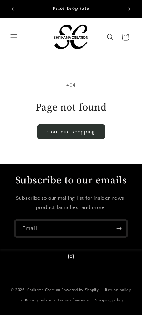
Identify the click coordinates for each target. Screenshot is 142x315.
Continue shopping (71, 132)
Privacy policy (38, 300)
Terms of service (73, 300)
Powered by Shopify (80, 289)
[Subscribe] (118, 228)
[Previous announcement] (12, 9)
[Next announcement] (129, 9)
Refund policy (118, 290)
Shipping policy (109, 300)
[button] (13, 37)
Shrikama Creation (43, 289)
